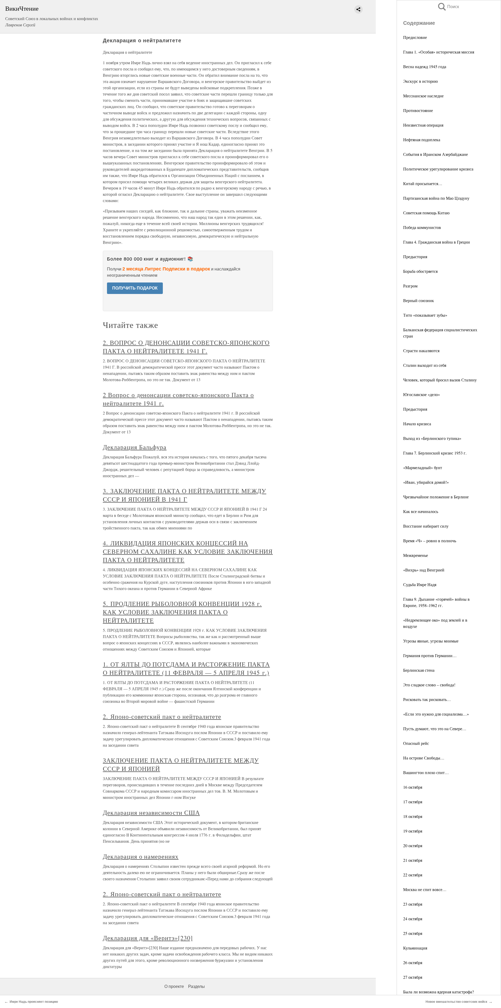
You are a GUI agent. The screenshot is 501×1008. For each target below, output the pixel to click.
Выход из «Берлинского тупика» (432, 438)
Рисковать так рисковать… (427, 699)
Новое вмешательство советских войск (456, 1002)
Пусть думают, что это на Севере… (434, 728)
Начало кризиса (417, 423)
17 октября (412, 801)
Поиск (448, 6)
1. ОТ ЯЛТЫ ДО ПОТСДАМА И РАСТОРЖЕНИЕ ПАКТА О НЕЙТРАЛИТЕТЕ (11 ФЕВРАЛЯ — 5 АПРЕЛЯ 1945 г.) (186, 668)
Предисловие (415, 37)
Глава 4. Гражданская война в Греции (436, 242)
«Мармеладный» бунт (422, 467)
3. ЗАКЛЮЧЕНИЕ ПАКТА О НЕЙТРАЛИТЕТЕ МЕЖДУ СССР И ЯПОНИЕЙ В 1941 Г (184, 495)
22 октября (412, 874)
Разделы (196, 986)
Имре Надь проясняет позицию (34, 1002)
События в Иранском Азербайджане (435, 154)
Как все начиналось (420, 511)
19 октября (412, 831)
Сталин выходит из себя (424, 365)
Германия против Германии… (430, 655)
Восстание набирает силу (426, 526)
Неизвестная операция (423, 125)
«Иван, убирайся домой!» (426, 482)
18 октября (412, 816)
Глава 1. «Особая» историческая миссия (438, 52)
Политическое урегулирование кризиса (438, 169)
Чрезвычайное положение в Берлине (436, 496)
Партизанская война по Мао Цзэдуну (436, 198)
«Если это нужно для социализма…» (436, 714)
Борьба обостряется (420, 271)
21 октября (412, 860)
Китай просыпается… (422, 183)
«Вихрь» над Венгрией (423, 570)
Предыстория (415, 256)
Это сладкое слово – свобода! (429, 684)
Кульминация (415, 948)
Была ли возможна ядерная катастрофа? (438, 991)
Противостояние (418, 110)
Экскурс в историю (420, 81)
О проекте (174, 986)
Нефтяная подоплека (421, 139)
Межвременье (415, 555)
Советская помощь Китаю (426, 212)
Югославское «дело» (421, 394)
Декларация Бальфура (134, 447)
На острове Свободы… (423, 758)
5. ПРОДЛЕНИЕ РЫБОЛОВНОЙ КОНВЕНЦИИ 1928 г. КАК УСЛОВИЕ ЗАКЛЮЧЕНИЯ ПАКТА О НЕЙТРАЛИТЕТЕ (182, 611)
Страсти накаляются (421, 350)
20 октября (412, 845)
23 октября (412, 904)
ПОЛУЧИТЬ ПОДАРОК (135, 288)
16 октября (412, 787)
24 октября (412, 918)
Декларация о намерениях (140, 856)
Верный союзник (418, 300)
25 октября (412, 933)
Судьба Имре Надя (419, 584)
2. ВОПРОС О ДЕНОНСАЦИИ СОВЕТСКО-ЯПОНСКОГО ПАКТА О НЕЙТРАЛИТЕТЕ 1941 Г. (186, 346)
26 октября (412, 962)
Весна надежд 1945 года (424, 66)
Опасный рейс (416, 743)
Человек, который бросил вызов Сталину (440, 379)
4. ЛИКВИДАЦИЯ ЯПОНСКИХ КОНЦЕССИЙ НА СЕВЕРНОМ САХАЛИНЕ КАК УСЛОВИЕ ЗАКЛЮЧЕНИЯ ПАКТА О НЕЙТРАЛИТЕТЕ (188, 551)
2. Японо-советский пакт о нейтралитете (162, 716)
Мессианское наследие (423, 95)
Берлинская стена (418, 670)
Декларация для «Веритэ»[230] (148, 938)
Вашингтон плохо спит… (426, 772)
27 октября (412, 977)
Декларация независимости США (151, 812)
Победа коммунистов (422, 227)
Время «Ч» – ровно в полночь (429, 540)
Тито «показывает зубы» (425, 315)
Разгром (410, 285)
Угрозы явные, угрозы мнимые (430, 641)
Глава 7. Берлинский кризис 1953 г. (435, 453)
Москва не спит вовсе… (424, 889)
